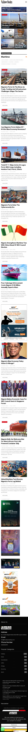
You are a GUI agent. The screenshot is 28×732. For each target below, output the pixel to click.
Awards (16, 61)
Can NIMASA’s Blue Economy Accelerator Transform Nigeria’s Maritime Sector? (13, 23)
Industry (3, 653)
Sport (2, 672)
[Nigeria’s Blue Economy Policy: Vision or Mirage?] (14, 351)
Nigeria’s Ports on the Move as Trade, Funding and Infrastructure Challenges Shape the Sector (13, 89)
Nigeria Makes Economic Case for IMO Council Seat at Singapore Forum (14, 401)
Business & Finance (6, 64)
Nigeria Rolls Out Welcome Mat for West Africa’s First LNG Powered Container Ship (12, 441)
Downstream (4, 659)
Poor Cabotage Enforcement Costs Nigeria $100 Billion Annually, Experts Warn (12, 285)
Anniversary (5, 61)
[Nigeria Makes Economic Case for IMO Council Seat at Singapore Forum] (14, 388)
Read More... (5, 105)
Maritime (4, 14)
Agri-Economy (5, 59)
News (2, 656)
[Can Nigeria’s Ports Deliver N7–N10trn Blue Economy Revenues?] (14, 116)
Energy (3, 666)
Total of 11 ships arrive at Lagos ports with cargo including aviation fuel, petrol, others (13, 167)
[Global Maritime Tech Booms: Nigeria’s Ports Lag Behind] (14, 469)
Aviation (11, 61)
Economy (3, 669)
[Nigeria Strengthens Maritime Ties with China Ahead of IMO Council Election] (14, 232)
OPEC (2, 663)
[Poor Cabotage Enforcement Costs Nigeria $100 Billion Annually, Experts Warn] (14, 272)
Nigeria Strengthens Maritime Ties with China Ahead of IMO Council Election (14, 245)
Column (14, 64)
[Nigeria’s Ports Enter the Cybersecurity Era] (14, 194)
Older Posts (5, 499)
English (17, 731)
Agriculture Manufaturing (16, 59)
